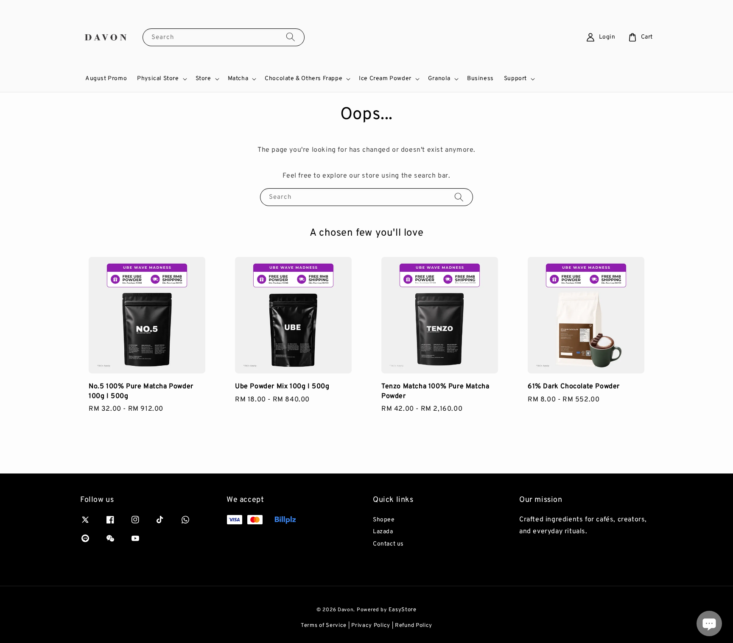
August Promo (106, 78)
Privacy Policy (370, 625)
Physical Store (158, 78)
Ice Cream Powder (385, 78)
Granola (439, 78)
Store (203, 78)
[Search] (290, 37)
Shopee (384, 519)
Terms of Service (324, 625)
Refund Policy (413, 625)
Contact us (388, 544)
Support (515, 78)
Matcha (238, 78)
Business (480, 78)
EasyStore (403, 610)
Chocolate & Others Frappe (303, 78)
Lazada (383, 531)
